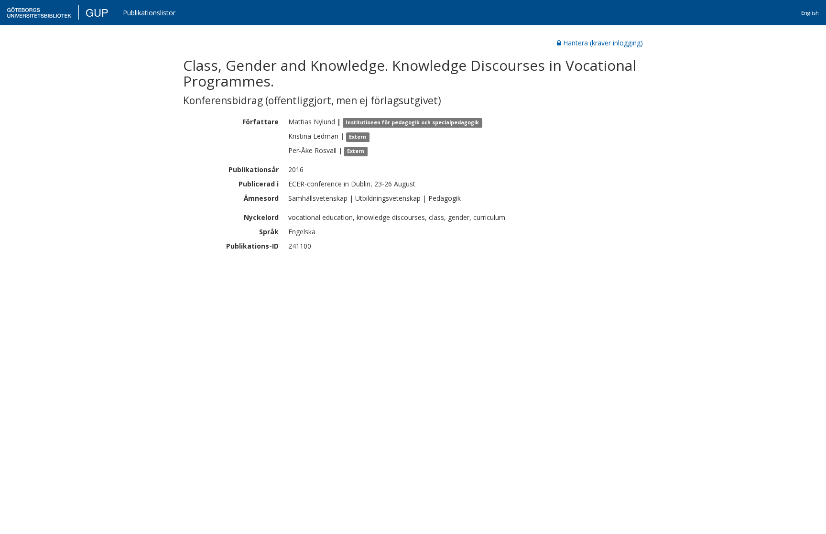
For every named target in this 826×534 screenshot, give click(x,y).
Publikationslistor (149, 12)
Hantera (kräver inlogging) (603, 42)
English (810, 12)
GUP (97, 12)
